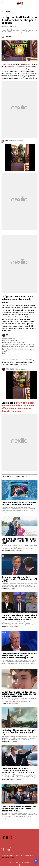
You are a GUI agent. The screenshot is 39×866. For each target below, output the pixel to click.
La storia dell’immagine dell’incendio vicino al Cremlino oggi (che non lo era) (19, 732)
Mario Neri (5, 27)
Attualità (12, 588)
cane (20, 360)
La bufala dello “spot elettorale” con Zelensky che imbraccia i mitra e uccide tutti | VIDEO (19, 809)
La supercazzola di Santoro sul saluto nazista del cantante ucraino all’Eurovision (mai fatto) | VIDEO (19, 656)
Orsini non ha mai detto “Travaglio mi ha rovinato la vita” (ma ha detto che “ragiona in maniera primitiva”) (19, 617)
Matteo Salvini (7, 64)
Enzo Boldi (5, 588)
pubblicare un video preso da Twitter (19, 67)
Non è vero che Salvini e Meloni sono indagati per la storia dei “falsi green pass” (19, 541)
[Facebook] (2, 847)
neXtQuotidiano (7, 512)
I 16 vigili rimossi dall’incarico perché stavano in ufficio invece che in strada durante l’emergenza (18, 406)
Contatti (11, 855)
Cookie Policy (29, 855)
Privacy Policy (19, 855)
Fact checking (6, 11)
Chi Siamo (5, 855)
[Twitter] (8, 847)
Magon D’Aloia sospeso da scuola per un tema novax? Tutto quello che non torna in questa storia (19, 694)
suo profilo (24, 364)
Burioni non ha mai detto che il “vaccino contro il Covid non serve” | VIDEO (19, 579)
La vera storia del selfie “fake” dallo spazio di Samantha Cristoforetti (19, 504)
